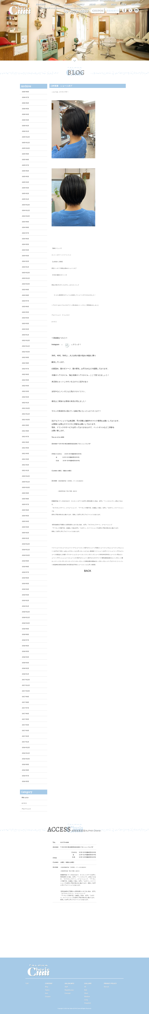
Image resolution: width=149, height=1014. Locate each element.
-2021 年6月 (25, 442)
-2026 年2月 (25, 125)
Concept (67, 993)
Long (86, 1000)
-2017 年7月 (25, 708)
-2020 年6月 (25, 510)
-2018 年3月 (25, 662)
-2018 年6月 (25, 646)
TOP (27, 983)
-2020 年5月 (25, 516)
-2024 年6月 (25, 239)
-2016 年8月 (25, 770)
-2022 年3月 (25, 391)
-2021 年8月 (25, 431)
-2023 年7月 (25, 301)
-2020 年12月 (26, 476)
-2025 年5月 (25, 176)
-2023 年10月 (26, 284)
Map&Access (69, 990)
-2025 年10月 (26, 148)
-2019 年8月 (25, 566)
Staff (66, 987)
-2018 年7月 (25, 640)
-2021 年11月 (26, 414)
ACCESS (68, 4)
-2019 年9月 (25, 561)
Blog (46, 987)
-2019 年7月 (25, 572)
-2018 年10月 (26, 623)
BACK (87, 570)
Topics (47, 990)
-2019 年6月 (25, 578)
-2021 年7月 (25, 436)
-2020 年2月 (25, 532)
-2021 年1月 (25, 470)
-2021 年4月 (25, 453)
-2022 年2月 (25, 397)
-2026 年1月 (25, 131)
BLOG (113, 4)
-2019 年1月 (25, 606)
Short (86, 993)
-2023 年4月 (25, 318)
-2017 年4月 (25, 725)
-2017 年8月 (25, 702)
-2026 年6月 (25, 103)
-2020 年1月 (25, 538)
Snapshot (87, 1003)
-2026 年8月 (25, 92)
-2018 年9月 (25, 629)
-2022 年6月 (25, 374)
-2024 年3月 (25, 255)
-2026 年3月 (25, 120)
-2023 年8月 (25, 295)
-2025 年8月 (25, 159)
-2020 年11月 (26, 482)
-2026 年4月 (25, 114)
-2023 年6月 (25, 306)
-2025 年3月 (25, 188)
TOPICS (80, 4)
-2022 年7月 (25, 369)
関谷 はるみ (25, 797)
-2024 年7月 (25, 233)
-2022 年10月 (26, 352)
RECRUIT (135, 4)
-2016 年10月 (26, 759)
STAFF (103, 4)
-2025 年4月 (25, 182)
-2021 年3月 (25, 459)
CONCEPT (40, 4)
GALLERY (54, 4)
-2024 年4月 (25, 250)
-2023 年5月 (25, 312)
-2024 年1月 (25, 267)
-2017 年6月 (25, 713)
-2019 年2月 (25, 600)
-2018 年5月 (25, 651)
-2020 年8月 (25, 499)
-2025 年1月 (25, 199)
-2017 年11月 (26, 685)
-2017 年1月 (25, 742)
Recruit (106, 987)
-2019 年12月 (26, 544)
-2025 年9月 (25, 154)
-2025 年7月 (25, 165)
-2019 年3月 (25, 595)
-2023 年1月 (25, 335)
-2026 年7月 (25, 97)
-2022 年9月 (25, 357)
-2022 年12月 (26, 340)
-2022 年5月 (25, 380)
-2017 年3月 (25, 730)
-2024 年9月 (25, 222)
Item (46, 993)
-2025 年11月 (26, 142)
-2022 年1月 (25, 402)
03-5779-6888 (76, 11)
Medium (87, 996)
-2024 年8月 (25, 227)
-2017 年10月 (26, 691)
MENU (92, 4)
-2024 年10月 (26, 216)
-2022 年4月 (25, 385)
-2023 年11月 (26, 278)
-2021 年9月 (25, 425)
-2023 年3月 (25, 323)
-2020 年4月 (25, 521)
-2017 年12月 (26, 679)
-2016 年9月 (25, 764)
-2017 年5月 (25, 719)
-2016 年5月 (25, 781)
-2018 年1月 (25, 674)
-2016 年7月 (25, 776)
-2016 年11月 (26, 753)
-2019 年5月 (25, 583)
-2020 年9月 (25, 493)
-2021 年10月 (26, 419)
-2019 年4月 (25, 589)
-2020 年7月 (25, 504)
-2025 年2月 (25, 193)
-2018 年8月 (25, 634)
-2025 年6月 (25, 171)
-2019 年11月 (26, 549)
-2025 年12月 (26, 137)
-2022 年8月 (25, 363)
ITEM (123, 4)
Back (88, 574)
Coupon (48, 996)
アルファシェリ (26, 809)
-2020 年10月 (26, 487)
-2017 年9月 (25, 696)
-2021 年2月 (25, 465)
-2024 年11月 (26, 210)
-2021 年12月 (26, 408)
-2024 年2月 (25, 261)
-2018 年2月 (25, 668)
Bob (85, 990)
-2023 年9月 (25, 289)
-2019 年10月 (26, 555)
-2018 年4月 (25, 657)
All (85, 987)
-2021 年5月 (25, 448)
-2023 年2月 (25, 329)
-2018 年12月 (26, 612)
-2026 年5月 (25, 108)
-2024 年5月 (25, 244)
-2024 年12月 (26, 205)
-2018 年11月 (26, 617)
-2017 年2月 (25, 736)
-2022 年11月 (26, 346)
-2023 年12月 (26, 272)
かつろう (24, 803)
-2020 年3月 (25, 527)
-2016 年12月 (26, 747)
